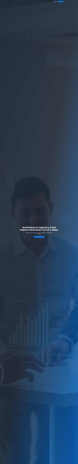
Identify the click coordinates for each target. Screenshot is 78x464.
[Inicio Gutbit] (17, 2)
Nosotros (42, 1)
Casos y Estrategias (36, 1)
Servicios (32, 1)
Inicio (28, 1)
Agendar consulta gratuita (39, 236)
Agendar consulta (61, 1)
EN (56, 1)
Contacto (45, 1)
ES (54, 1)
